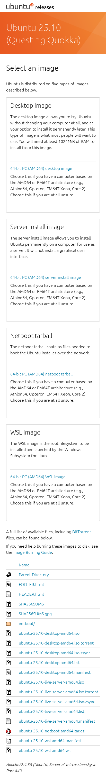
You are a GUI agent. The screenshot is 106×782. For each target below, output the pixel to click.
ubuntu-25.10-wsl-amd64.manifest (50, 740)
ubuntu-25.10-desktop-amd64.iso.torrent (56, 643)
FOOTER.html (31, 584)
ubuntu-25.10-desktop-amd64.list (49, 662)
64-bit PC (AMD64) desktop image (41, 168)
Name (24, 565)
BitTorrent (81, 531)
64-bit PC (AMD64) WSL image (38, 476)
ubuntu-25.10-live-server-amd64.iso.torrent (58, 691)
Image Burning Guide (32, 552)
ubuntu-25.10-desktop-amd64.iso (49, 633)
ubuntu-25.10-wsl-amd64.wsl (45, 750)
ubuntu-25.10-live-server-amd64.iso (51, 682)
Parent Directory (34, 574)
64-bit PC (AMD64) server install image (45, 277)
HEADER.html (31, 594)
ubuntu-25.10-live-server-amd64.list (51, 711)
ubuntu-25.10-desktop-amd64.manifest (55, 672)
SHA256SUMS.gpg (35, 613)
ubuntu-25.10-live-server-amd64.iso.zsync (57, 701)
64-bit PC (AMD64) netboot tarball (41, 374)
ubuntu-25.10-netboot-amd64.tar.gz (51, 731)
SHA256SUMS (31, 604)
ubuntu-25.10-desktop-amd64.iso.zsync (54, 652)
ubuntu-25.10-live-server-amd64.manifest (57, 721)
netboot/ (27, 623)
